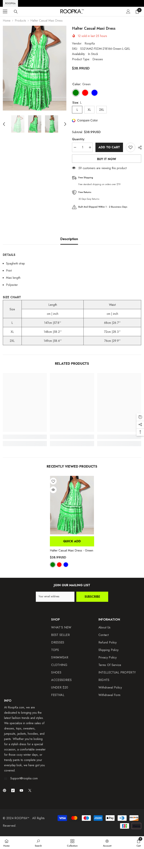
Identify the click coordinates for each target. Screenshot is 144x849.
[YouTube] (21, 790)
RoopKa (90, 43)
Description (69, 239)
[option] (34, 68)
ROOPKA (10, 3)
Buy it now (106, 159)
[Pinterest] (4, 790)
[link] (25, 437)
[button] (4, 124)
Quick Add (72, 541)
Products (20, 20)
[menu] (5, 11)
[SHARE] (138, 147)
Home (6, 20)
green (53, 564)
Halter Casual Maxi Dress (71, 550)
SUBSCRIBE (92, 596)
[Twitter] (30, 790)
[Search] (16, 11)
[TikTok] (13, 790)
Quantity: (78, 139)
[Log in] (128, 11)
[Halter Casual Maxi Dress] (72, 505)
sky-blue (66, 564)
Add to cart (109, 147)
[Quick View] (53, 489)
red (59, 564)
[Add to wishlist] (130, 147)
